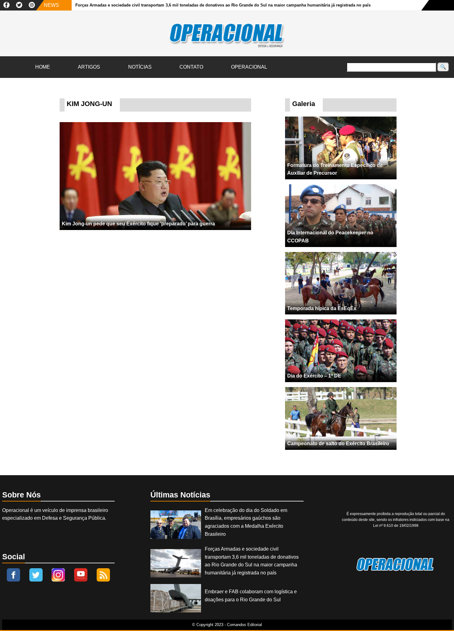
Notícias (140, 67)
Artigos (89, 67)
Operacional (249, 67)
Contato (191, 67)
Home (42, 67)
